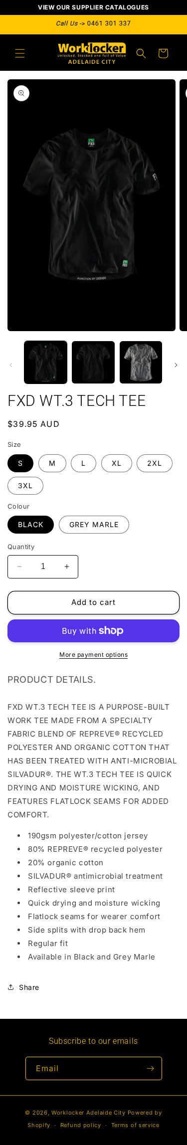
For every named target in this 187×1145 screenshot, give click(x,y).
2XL (154, 463)
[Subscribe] (151, 1068)
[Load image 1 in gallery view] (45, 362)
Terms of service (135, 1125)
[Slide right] (176, 365)
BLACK (30, 524)
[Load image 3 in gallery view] (141, 362)
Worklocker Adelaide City (88, 1112)
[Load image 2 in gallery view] (93, 362)
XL (117, 463)
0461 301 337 (109, 23)
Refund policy (80, 1125)
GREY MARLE (94, 524)
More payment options (93, 654)
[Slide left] (11, 365)
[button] (20, 53)
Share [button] (29, 987)
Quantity (20, 547)
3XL (25, 485)
